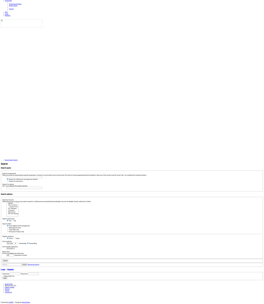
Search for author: (8, 184)
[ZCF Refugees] (12, 208)
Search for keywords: (9, 173)
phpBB (11, 302)
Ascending (22, 243)
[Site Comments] (12, 205)
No (15, 221)
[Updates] (12, 203)
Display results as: (8, 236)
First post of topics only (16, 231)
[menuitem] (15, 4)
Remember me (9, 276)
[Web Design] (12, 212)
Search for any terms (16, 181)
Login (3, 269)
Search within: (7, 224)
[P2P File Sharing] (12, 214)
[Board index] (21, 27)
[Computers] (12, 210)
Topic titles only (14, 230)
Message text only (15, 228)
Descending (33, 243)
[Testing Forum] (12, 207)
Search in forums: (8, 200)
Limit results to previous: (10, 247)
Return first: (6, 252)
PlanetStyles (26, 302)
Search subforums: (8, 219)
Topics (17, 238)
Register (10, 269)
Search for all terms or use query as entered (23, 179)
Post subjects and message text (19, 226)
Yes (10, 221)
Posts (11, 238)
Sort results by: (7, 241)
